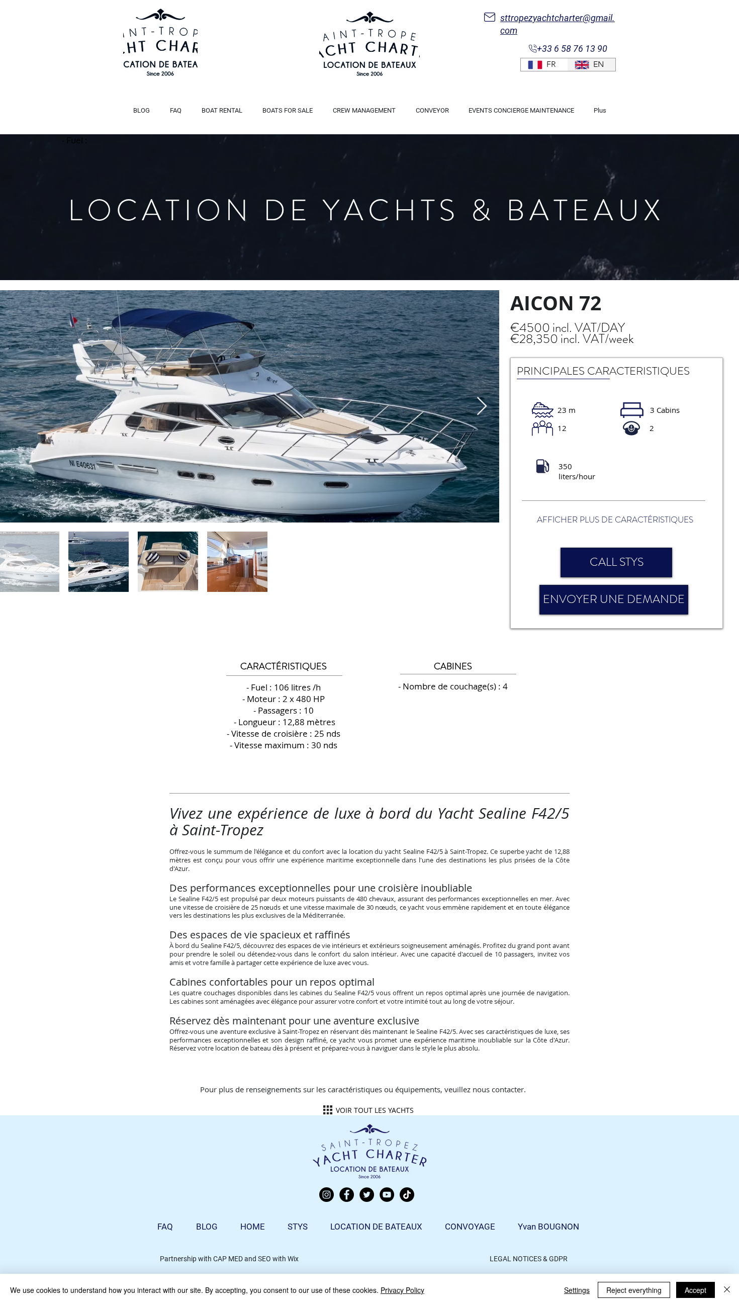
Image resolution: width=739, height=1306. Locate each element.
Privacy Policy (402, 1290)
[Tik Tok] (407, 1194)
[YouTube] (387, 1194)
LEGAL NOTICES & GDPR (529, 1259)
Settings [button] (577, 1290)
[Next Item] (482, 406)
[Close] (727, 1290)
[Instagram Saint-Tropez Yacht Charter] (326, 1194)
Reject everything (634, 1290)
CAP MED (228, 1259)
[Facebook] (346, 1194)
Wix (293, 1259)
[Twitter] (366, 1194)
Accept (695, 1290)
